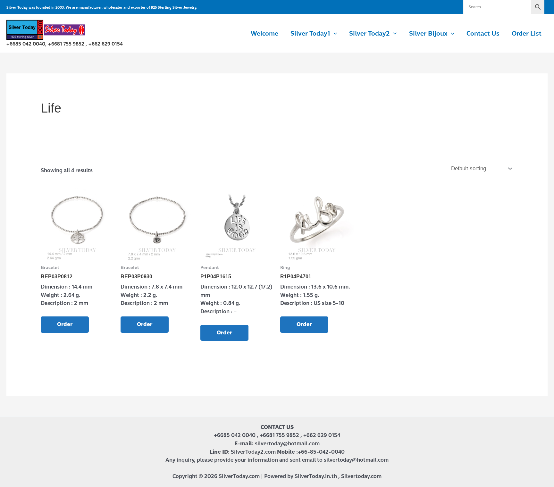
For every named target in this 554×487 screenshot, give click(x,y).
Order (64, 324)
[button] (333, 34)
